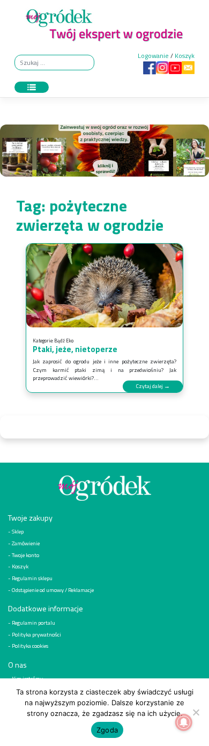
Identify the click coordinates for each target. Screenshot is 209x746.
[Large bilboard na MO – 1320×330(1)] (104, 153)
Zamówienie (26, 543)
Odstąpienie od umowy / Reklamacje (53, 590)
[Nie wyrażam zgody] (195, 712)
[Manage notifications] (183, 722)
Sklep (18, 531)
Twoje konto (25, 555)
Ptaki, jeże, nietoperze (75, 349)
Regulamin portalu (33, 622)
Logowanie (153, 55)
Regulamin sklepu (32, 578)
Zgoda (107, 730)
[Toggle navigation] (31, 87)
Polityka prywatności (36, 634)
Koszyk (185, 55)
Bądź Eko (63, 340)
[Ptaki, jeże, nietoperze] (104, 285)
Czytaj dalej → (153, 386)
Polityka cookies (30, 645)
